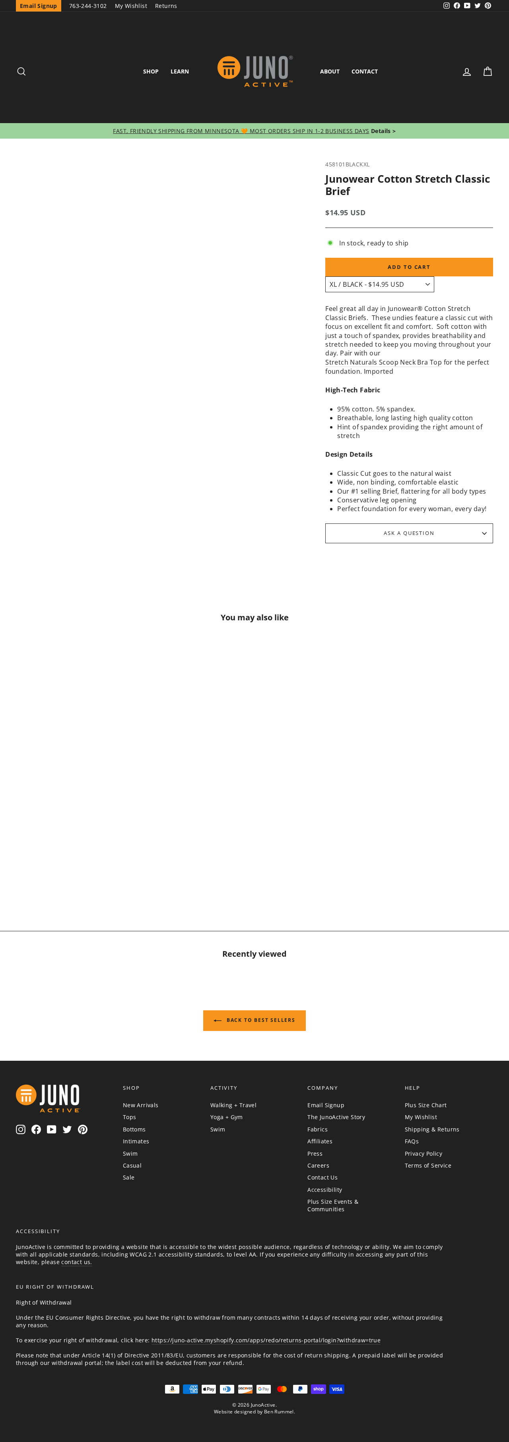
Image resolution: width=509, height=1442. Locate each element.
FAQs (412, 1141)
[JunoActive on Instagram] (20, 1129)
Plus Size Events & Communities (332, 1205)
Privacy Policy (424, 1153)
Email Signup (325, 1105)
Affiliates (319, 1141)
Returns (166, 6)
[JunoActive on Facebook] (36, 1129)
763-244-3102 (88, 6)
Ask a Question (409, 533)
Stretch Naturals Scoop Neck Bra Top (383, 362)
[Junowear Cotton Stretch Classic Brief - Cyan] (91, 870)
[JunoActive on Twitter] (67, 1129)
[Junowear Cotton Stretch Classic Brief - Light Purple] (111, 852)
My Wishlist (131, 6)
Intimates (136, 1141)
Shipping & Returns (432, 1129)
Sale (129, 1177)
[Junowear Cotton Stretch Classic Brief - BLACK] (53, 852)
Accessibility (324, 1189)
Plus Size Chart (426, 1105)
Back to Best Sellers (260, 1020)
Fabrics (317, 1129)
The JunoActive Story (336, 1117)
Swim (130, 1153)
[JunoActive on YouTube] (51, 1129)
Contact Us (322, 1177)
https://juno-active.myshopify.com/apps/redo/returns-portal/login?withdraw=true (266, 1340)
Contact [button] (365, 71)
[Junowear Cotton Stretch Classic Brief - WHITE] (53, 870)
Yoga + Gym (226, 1117)
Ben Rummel (279, 1411)
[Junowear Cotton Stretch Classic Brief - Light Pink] (72, 852)
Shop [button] (151, 71)
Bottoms (134, 1129)
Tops (129, 1117)
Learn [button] (180, 71)
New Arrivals (141, 1105)
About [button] (330, 71)
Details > (382, 131)
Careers (318, 1165)
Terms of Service (428, 1165)
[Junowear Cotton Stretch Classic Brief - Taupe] (34, 852)
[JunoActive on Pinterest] (82, 1129)
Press (314, 1153)
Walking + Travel (233, 1105)
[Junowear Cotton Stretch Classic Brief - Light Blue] (72, 870)
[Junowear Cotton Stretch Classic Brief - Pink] (91, 852)
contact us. (76, 1262)
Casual (132, 1165)
